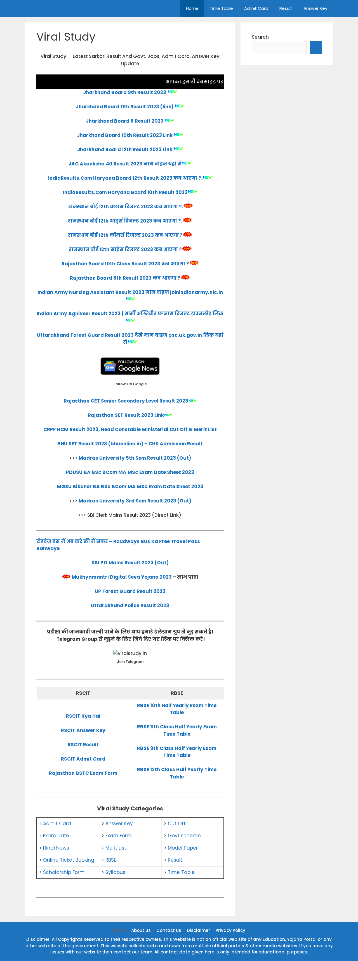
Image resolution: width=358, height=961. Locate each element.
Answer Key (315, 8)
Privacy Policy (230, 930)
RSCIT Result (83, 744)
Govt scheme (184, 835)
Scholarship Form (63, 872)
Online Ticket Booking (68, 860)
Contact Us (168, 930)
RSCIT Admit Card (83, 759)
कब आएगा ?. (187, 178)
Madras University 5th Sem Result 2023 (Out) (135, 458)
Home (192, 8)
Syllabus (115, 872)
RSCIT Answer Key (83, 730)
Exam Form (118, 835)
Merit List (115, 848)
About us (141, 930)
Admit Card (256, 8)
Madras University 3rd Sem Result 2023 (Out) (135, 500)
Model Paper (183, 848)
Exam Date (56, 835)
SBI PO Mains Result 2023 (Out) (130, 562)
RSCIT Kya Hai (83, 716)
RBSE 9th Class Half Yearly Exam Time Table (176, 752)
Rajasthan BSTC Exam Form (83, 773)
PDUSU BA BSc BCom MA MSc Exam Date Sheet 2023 (130, 472)
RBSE (110, 860)
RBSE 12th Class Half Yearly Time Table (176, 773)
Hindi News (56, 848)
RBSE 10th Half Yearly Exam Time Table (176, 709)
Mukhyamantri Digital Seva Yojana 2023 (122, 577)
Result (285, 8)
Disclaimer (198, 930)
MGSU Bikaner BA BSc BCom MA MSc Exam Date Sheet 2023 (130, 486)
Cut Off (177, 823)
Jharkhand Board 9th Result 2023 (124, 92)
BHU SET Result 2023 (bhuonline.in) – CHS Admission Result (130, 443)
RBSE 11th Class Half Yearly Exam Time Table (177, 730)
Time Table (221, 8)
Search (260, 37)
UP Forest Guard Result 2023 (130, 591)
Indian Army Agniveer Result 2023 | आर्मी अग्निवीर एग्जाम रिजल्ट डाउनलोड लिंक (130, 313)
